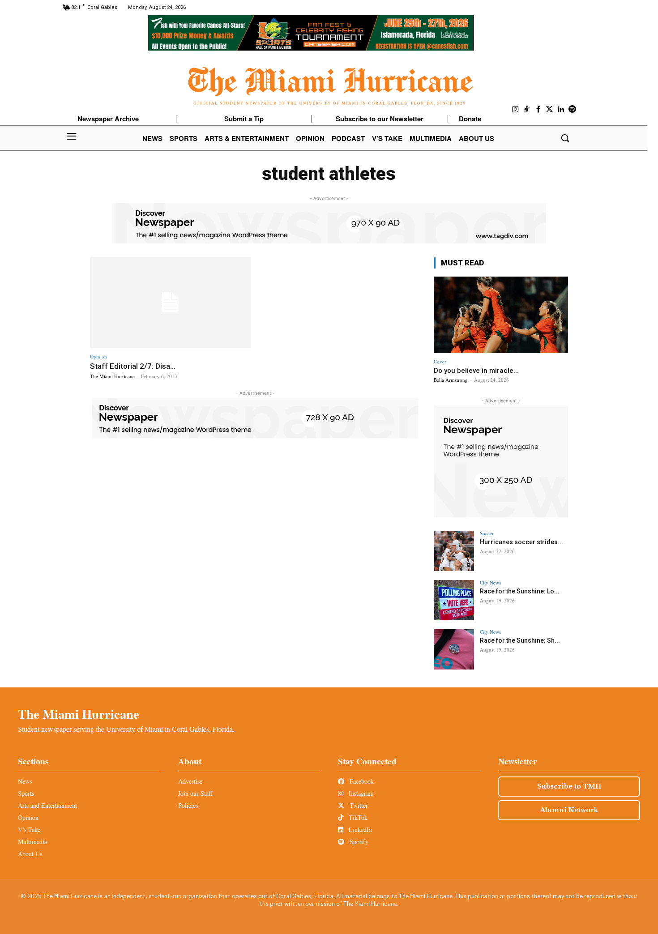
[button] (565, 138)
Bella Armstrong (451, 379)
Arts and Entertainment (47, 805)
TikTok (357, 817)
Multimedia (32, 841)
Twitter (358, 805)
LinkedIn (359, 829)
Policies (188, 805)
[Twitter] (549, 109)
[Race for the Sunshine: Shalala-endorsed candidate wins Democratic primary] (454, 649)
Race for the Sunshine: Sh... (520, 640)
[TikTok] (527, 109)
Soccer (487, 533)
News (25, 781)
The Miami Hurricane (112, 376)
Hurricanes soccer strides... (521, 542)
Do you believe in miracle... (476, 371)
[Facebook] (538, 109)
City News (490, 582)
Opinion (98, 356)
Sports (26, 793)
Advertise (190, 781)
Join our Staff (195, 793)
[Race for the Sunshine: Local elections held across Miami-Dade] (454, 600)
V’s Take (29, 829)
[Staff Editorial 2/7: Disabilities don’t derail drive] (170, 303)
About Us (30, 853)
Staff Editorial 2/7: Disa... (132, 366)
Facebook (361, 781)
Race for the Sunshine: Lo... (520, 591)
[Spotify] (572, 109)
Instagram (360, 793)
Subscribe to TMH (569, 786)
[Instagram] (515, 109)
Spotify (358, 841)
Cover (440, 361)
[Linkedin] (561, 109)
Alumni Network (569, 810)
